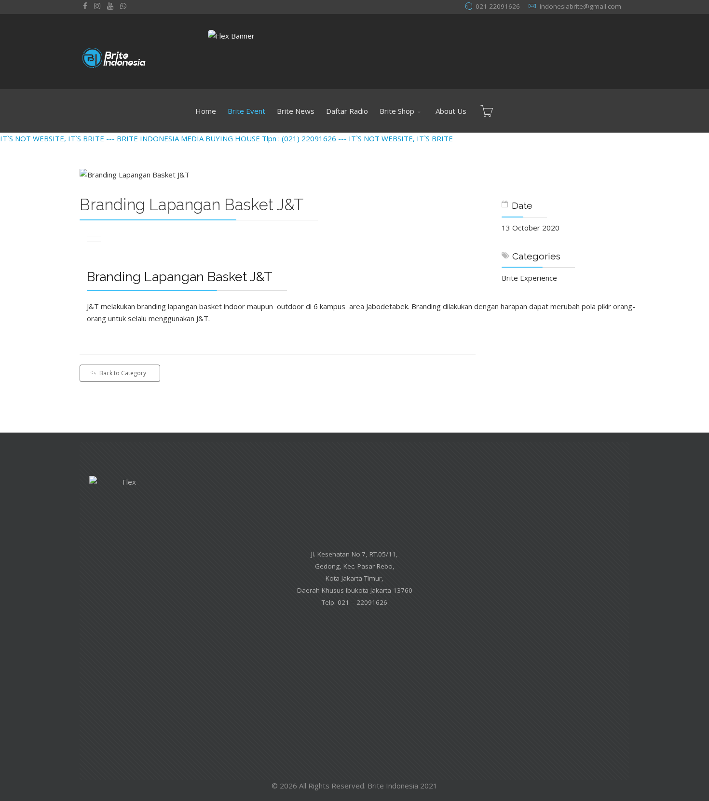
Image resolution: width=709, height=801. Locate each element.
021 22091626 (498, 6)
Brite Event (246, 111)
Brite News (295, 111)
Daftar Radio (347, 111)
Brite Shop (397, 111)
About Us (451, 111)
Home (205, 111)
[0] (486, 111)
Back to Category (122, 373)
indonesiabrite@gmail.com (580, 6)
